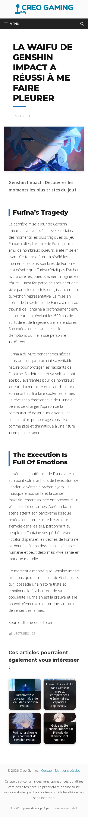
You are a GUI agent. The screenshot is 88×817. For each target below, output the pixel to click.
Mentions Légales (68, 770)
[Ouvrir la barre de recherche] (82, 24)
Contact (46, 770)
